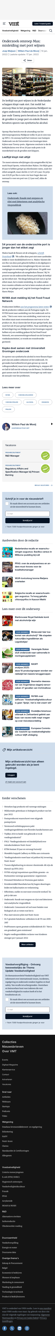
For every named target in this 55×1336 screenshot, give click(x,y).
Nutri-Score (7, 1141)
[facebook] (4, 1328)
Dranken (45, 402)
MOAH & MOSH (9, 1205)
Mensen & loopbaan (11, 1277)
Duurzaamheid (9, 1237)
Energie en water (9, 1247)
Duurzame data (9, 1252)
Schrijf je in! (27, 520)
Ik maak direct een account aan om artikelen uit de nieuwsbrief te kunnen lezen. (30, 505)
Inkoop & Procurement (12, 1263)
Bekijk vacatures (42, 485)
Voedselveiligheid (25, 395)
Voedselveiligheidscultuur (13, 1186)
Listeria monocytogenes (12, 1172)
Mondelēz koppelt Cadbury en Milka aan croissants (27, 853)
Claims (5, 1146)
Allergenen (7, 1155)
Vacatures (6, 1084)
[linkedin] (19, 1328)
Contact (5, 1074)
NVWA (7, 395)
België (4, 1268)
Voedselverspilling (10, 1243)
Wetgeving (7, 1122)
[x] (12, 1328)
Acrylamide (7, 1201)
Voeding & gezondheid (12, 1287)
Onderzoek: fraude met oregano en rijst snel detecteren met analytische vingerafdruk (26, 201)
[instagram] (27, 1328)
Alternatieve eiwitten (11, 1216)
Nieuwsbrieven (12, 1046)
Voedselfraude (11, 402)
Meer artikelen (27, 944)
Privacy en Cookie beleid (27, 1318)
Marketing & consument (13, 1282)
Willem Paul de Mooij (28, 51)
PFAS (4, 1196)
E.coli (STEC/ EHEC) (11, 1177)
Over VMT (9, 1051)
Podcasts (6, 1111)
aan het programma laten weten (35, 307)
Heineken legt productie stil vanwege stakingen (25, 806)
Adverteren (7, 1079)
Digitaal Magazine (10, 1065)
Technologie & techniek (12, 1292)
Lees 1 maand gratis (42, 24)
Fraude (8, 409)
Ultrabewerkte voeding (12, 1226)
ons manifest (45, 1308)
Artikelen (6, 1097)
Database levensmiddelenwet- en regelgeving (22, 1127)
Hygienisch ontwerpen (12, 1182)
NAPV (4, 1136)
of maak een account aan (15, 782)
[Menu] (4, 23)
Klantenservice (8, 1069)
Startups (6, 1106)
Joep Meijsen (9, 51)
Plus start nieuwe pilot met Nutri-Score (21, 915)
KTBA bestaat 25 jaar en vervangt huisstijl (22, 849)
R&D (4, 1211)
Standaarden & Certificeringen (15, 1151)
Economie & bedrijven (12, 1273)
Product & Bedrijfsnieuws (13, 1296)
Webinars (6, 1102)
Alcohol (29, 402)
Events (5, 1060)
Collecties (9, 1042)
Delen (29, 60)
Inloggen (11, 775)
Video (4, 1116)
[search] (51, 30)
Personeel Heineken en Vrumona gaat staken (24, 880)
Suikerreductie (8, 1221)
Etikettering (7, 1131)
